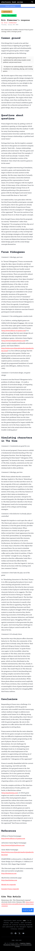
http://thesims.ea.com (8, 873)
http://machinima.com (10, 793)
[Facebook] (16, 933)
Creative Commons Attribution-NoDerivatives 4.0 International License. (18, 944)
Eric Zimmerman (10, 23)
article (6, 12)
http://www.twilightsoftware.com (13, 341)
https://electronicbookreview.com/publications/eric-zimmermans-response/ (17, 904)
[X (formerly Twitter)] (19, 933)
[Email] (12, 933)
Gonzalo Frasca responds (10, 889)
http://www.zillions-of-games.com (14, 331)
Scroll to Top (27, 910)
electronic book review (12, 2)
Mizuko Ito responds (8, 885)
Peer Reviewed (9, 15)
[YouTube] (23, 933)
